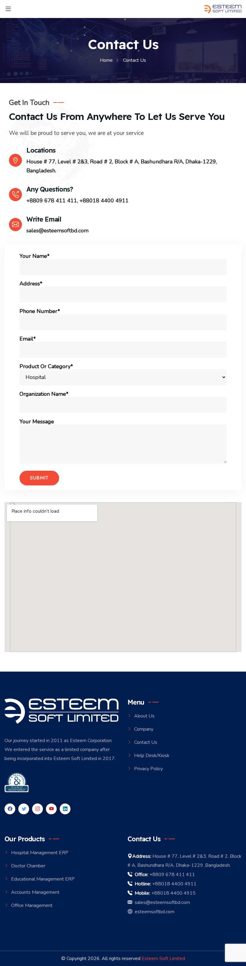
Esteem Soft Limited (163, 958)
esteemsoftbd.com (153, 911)
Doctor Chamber (28, 866)
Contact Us (145, 742)
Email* (28, 339)
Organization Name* (44, 394)
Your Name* (35, 256)
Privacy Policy (148, 768)
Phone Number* (40, 311)
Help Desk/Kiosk (152, 755)
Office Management (31, 905)
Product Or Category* (46, 366)
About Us (144, 716)
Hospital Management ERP (39, 852)
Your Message (37, 422)
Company (143, 729)
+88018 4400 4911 (104, 200)
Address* (31, 284)
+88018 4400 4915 (173, 893)
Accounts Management (35, 892)
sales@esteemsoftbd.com (57, 230)
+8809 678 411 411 (51, 200)
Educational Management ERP (43, 879)
